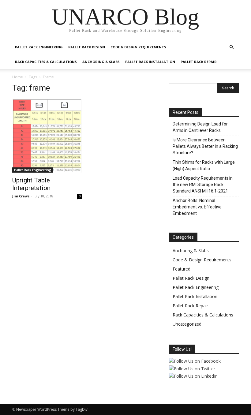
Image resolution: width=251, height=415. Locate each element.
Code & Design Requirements (138, 47)
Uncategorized (187, 324)
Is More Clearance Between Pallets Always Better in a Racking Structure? (205, 146)
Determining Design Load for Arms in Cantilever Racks (200, 127)
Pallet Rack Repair (199, 61)
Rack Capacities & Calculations (46, 61)
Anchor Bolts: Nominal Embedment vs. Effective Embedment (197, 207)
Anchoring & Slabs (101, 61)
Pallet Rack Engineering (39, 47)
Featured (181, 269)
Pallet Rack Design (86, 47)
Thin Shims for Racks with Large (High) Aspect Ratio (204, 165)
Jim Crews (20, 196)
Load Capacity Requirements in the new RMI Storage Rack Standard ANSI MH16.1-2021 (203, 184)
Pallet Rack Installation (150, 61)
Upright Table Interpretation (31, 184)
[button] (231, 47)
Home (17, 77)
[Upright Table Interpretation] (47, 136)
